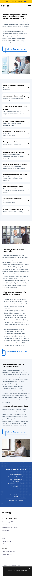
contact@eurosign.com (8, 551)
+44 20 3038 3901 (13, 1)
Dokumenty (5, 530)
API (3, 544)
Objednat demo (6, 541)
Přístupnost (19, 1)
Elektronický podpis (7, 522)
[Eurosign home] (5, 6)
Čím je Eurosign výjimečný (9, 524)
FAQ (3, 538)
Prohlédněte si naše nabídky (16, 49)
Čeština (28, 1)
